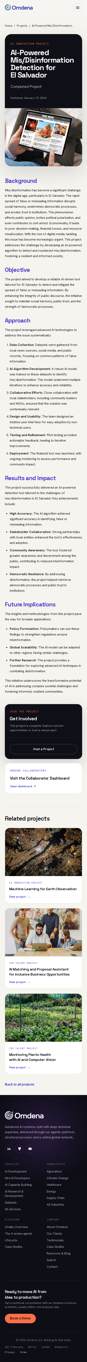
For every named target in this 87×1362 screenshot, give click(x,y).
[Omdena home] (19, 7)
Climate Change (57, 1178)
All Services (13, 1209)
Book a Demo (20, 1318)
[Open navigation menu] (77, 7)
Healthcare (54, 1185)
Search (51, 1260)
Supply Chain (56, 1198)
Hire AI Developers (17, 1178)
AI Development (16, 1171)
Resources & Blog (58, 1253)
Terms (23, 1352)
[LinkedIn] (9, 1149)
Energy (51, 1191)
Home (8, 25)
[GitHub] (19, 1149)
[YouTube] (30, 1149)
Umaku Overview (16, 1227)
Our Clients (54, 1234)
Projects (22, 25)
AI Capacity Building (18, 1185)
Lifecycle (11, 1240)
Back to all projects (19, 1084)
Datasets (11, 1203)
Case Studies (13, 1247)
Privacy (10, 1352)
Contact (52, 1267)
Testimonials (55, 1240)
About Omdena (57, 1227)
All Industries (55, 1205)
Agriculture (54, 1171)
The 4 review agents (18, 1234)
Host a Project (43, 749)
